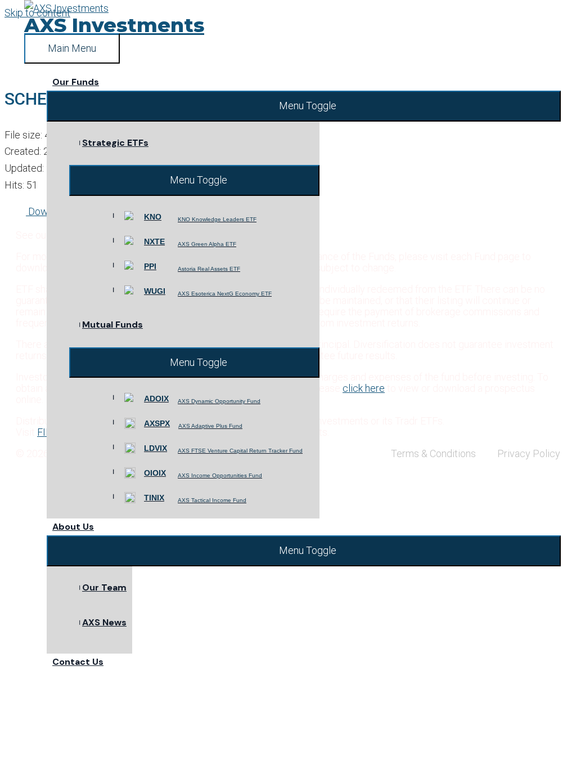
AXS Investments (114, 25)
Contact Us (78, 662)
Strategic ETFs (115, 143)
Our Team (104, 587)
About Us (73, 527)
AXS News (104, 622)
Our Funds (75, 82)
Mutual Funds (112, 324)
